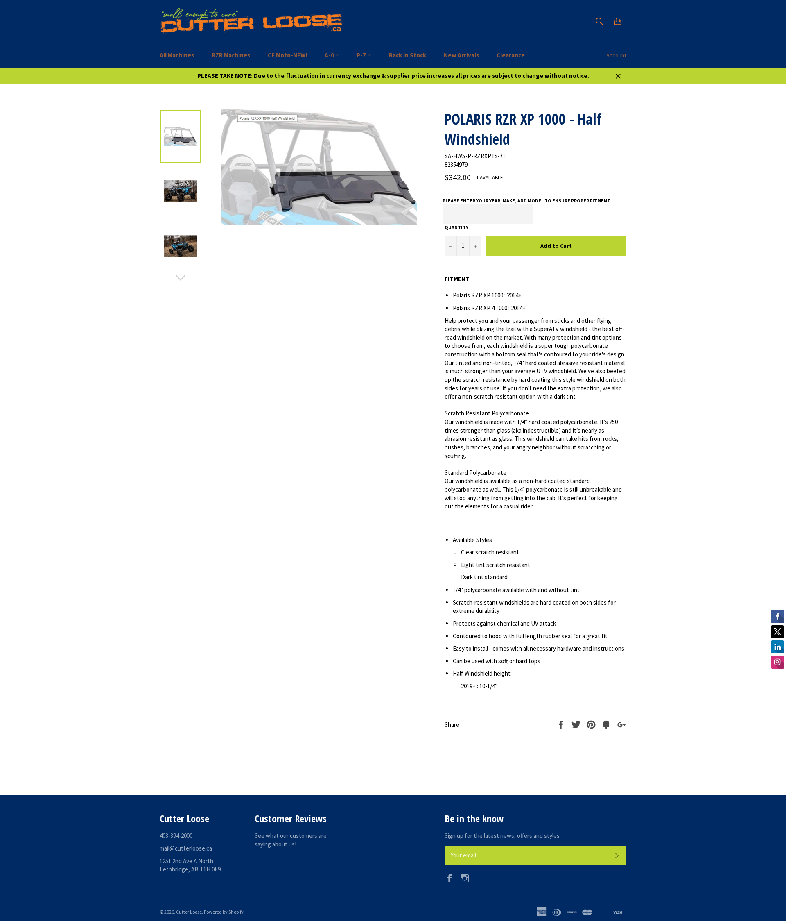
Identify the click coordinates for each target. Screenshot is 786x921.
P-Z (362, 55)
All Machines (177, 55)
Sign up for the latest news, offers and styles (502, 835)
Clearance (511, 55)
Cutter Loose (189, 912)
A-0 (330, 55)
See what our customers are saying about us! (291, 840)
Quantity (456, 227)
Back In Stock (407, 55)
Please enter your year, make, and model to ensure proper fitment (526, 200)
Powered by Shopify (224, 912)
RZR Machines (231, 55)
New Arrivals (461, 55)
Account (616, 55)
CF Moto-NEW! (287, 55)
